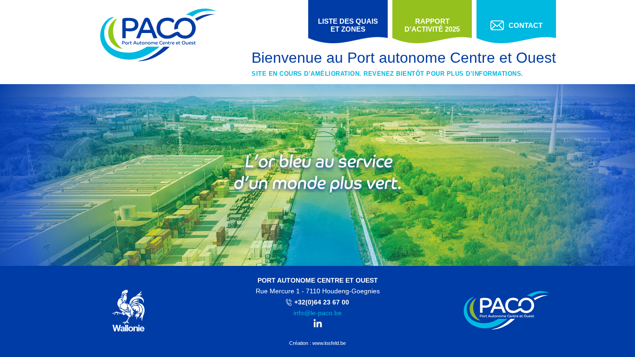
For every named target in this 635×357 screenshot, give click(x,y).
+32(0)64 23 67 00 (321, 302)
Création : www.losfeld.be (317, 343)
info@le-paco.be (317, 313)
